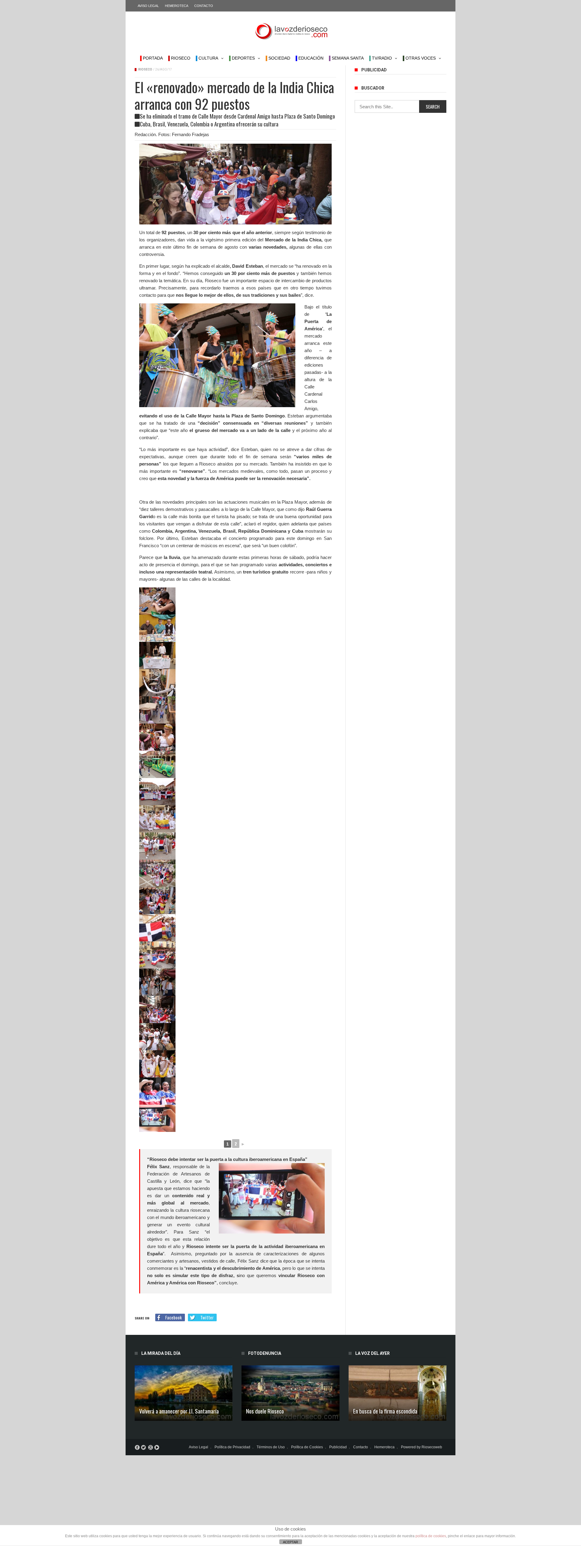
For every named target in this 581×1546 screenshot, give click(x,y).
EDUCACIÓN (310, 58)
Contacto (203, 6)
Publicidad (338, 1447)
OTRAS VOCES (420, 58)
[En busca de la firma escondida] (397, 1393)
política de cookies (430, 1536)
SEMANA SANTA (347, 58)
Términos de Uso (271, 1447)
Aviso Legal (148, 6)
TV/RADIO (381, 58)
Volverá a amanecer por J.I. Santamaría (179, 1411)
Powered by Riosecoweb (421, 1447)
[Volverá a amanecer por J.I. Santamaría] (183, 1393)
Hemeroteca (176, 6)
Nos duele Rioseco (265, 1411)
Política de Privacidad (232, 1447)
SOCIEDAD (278, 58)
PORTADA (152, 58)
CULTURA (207, 58)
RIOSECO (180, 58)
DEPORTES (243, 58)
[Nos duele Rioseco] (290, 1393)
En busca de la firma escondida (385, 1411)
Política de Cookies (307, 1447)
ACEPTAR (290, 1542)
